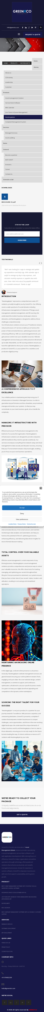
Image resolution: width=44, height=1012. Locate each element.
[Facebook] (22, 27)
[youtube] (32, 27)
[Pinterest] (35, 27)
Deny (22, 513)
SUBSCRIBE (22, 240)
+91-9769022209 (7, 977)
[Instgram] (29, 27)
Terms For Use (31, 524)
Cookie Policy (12, 524)
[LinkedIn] (25, 27)
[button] (41, 488)
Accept (22, 508)
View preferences (22, 519)
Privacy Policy (22, 524)
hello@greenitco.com (8, 988)
